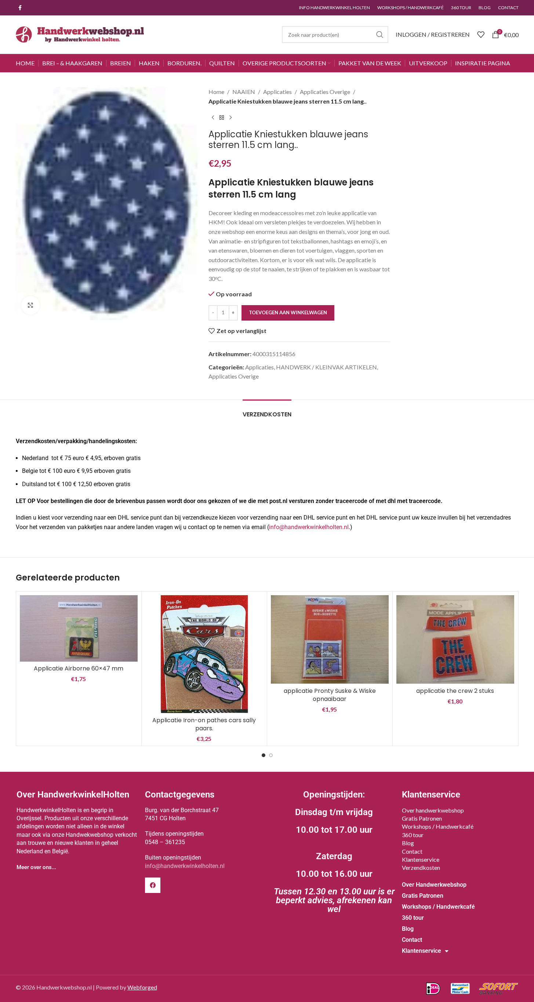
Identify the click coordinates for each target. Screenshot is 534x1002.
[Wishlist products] (480, 34)
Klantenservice (420, 859)
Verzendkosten (421, 867)
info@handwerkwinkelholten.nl (309, 527)
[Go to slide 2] (271, 755)
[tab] (267, 410)
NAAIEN (243, 91)
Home (216, 91)
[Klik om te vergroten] (30, 305)
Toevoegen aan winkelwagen (288, 312)
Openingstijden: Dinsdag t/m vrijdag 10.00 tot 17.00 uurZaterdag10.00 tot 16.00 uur (334, 851)
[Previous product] (212, 117)
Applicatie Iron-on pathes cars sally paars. (204, 724)
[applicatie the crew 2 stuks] (455, 639)
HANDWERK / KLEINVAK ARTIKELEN (326, 366)
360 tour (413, 834)
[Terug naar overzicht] (221, 117)
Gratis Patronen (422, 818)
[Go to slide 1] (263, 755)
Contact (412, 851)
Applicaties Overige (325, 91)
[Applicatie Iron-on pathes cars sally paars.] (204, 654)
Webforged (142, 987)
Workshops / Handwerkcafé (437, 826)
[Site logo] (80, 33)
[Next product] (230, 117)
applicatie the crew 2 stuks (455, 691)
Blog (408, 842)
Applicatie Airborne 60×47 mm (78, 668)
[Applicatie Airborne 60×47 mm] (79, 628)
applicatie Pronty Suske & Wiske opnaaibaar (330, 695)
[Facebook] (152, 885)
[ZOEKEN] (379, 34)
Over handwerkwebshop (433, 810)
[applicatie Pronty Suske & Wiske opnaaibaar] (330, 639)
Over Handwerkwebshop (434, 884)
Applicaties (277, 91)
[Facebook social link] (20, 8)
